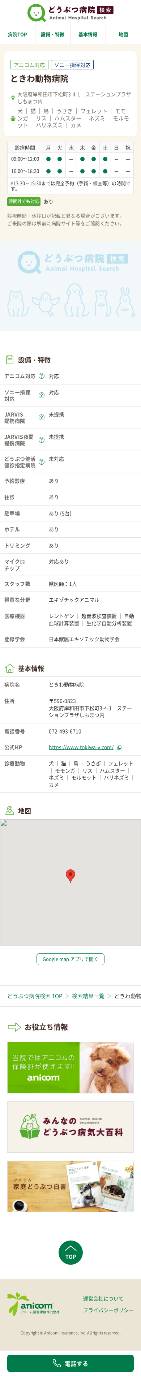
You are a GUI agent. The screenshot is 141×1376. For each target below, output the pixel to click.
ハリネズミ (49, 125)
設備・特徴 (52, 34)
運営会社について (103, 1298)
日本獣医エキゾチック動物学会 (84, 638)
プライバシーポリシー (108, 1309)
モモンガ (65, 770)
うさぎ (64, 111)
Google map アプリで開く (70, 958)
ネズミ (97, 118)
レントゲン (61, 615)
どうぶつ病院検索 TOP (34, 996)
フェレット (93, 111)
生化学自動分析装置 (109, 623)
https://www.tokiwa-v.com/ (81, 747)
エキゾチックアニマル (74, 599)
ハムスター (67, 118)
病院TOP (17, 34)
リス (41, 118)
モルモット (84, 777)
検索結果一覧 (88, 996)
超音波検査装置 (99, 615)
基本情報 (87, 34)
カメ (75, 125)
